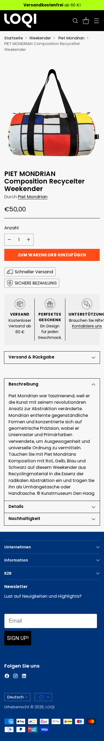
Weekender (40, 38)
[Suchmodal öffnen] (75, 20)
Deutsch (15, 697)
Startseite (13, 38)
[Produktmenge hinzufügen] (28, 239)
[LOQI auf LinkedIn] (24, 677)
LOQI (50, 707)
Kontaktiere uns (87, 326)
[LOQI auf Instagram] (15, 677)
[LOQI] (20, 20)
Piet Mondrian (71, 38)
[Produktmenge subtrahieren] (9, 239)
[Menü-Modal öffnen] (96, 20)
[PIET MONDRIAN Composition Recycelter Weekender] (52, 109)
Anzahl (11, 228)
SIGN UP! (18, 638)
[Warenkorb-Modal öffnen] (85, 20)
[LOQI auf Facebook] (7, 677)
